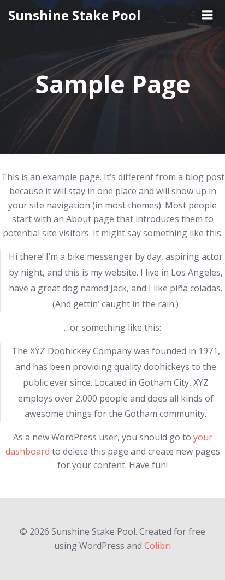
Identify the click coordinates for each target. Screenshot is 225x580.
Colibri (157, 546)
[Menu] (207, 15)
